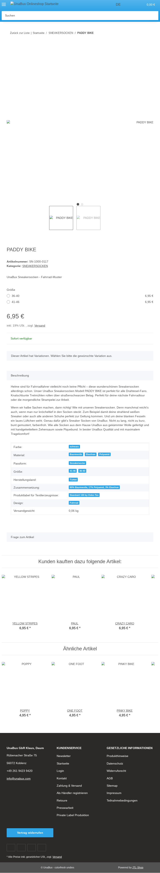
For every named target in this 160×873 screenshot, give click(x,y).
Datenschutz (115, 763)
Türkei (73, 479)
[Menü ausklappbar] (4, 2)
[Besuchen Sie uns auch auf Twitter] (21, 847)
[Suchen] (153, 15)
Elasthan (90, 454)
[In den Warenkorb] (10, 46)
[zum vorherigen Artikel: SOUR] (139, 32)
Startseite (63, 763)
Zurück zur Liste (20, 32)
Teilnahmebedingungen (122, 800)
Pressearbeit (65, 807)
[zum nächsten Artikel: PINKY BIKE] (148, 32)
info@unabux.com (19, 778)
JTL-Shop (137, 867)
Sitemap (112, 785)
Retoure (62, 800)
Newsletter (64, 756)
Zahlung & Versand (69, 785)
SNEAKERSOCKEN (35, 266)
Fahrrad (74, 503)
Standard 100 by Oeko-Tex (84, 495)
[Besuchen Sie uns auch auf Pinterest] (31, 847)
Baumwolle (76, 454)
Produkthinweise (117, 756)
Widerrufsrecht (116, 770)
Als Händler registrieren (72, 793)
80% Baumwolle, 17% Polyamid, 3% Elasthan (94, 487)
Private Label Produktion (73, 815)
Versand (39, 325)
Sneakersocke (77, 463)
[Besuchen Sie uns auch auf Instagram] (42, 847)
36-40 (82, 295)
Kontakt (62, 778)
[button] (132, 4)
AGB (110, 778)
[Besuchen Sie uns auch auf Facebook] (11, 847)
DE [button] (118, 4)
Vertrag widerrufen (30, 832)
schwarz (74, 446)
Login (60, 770)
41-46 (82, 302)
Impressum (114, 793)
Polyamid (104, 454)
